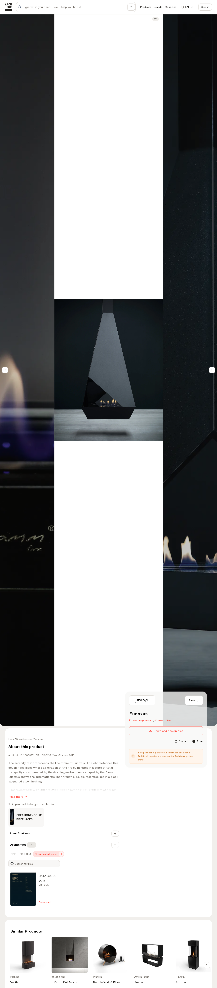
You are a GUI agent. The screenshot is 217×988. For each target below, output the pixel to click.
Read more (15, 797)
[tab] (13, 854)
